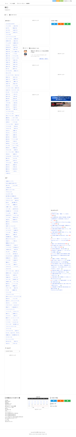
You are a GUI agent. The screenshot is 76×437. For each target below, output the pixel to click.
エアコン (8, 328)
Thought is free (44, 434)
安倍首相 (8, 245)
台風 (8, 90)
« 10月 (33, 407)
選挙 (7, 137)
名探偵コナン (9, 181)
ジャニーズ (15, 145)
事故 (7, 105)
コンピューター (15, 119)
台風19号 (8, 215)
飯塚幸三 (8, 273)
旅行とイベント (10, 115)
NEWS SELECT (7, 401)
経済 (8, 55)
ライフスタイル (10, 111)
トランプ (8, 247)
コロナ (15, 277)
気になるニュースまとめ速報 (10, 406)
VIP (8, 45)
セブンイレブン (15, 300)
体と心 (8, 73)
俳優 (15, 62)
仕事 (7, 122)
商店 (7, 98)
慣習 (7, 169)
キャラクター (15, 90)
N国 (15, 107)
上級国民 (16, 255)
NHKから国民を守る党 (11, 183)
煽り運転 (14, 202)
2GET (6, 410)
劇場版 (15, 285)
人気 (15, 94)
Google (16, 273)
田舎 (7, 298)
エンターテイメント (11, 36)
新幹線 (8, 258)
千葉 (15, 241)
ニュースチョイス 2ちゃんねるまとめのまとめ (14, 416)
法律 (8, 64)
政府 (15, 32)
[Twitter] (54, 24)
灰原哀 (8, 277)
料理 (8, 51)
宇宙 (15, 141)
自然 (16, 126)
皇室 (17, 124)
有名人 (8, 109)
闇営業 (15, 290)
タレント (9, 38)
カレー (16, 281)
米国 (8, 79)
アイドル (15, 55)
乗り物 (8, 47)
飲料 (15, 137)
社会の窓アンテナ (8, 403)
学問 (7, 141)
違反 (16, 162)
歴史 (8, 96)
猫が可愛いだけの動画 (11, 196)
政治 (16, 26)
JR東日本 (8, 249)
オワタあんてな (8, 409)
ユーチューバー (10, 113)
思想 (15, 60)
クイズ (8, 260)
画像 (15, 130)
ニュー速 (6, 419)
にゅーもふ (7, 420)
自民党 (8, 40)
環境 (15, 66)
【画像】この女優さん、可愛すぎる (58, 258)
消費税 (15, 204)
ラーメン (15, 283)
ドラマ (15, 122)
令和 (7, 343)
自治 (15, 160)
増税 (7, 171)
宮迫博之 (15, 279)
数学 (15, 315)
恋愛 (16, 149)
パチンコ (8, 292)
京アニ (8, 228)
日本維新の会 (15, 334)
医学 (16, 128)
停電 (7, 307)
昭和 (7, 223)
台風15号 (15, 208)
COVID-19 (9, 305)
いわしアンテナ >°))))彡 (9, 407)
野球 (7, 283)
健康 (16, 81)
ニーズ (15, 85)
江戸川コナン (9, 200)
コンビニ (15, 143)
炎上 (15, 158)
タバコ (8, 264)
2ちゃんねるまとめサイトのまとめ (11, 413)
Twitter (8, 128)
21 (46, 403)
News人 (6, 408)
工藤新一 (8, 206)
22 (29, 404)
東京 (15, 64)
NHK (17, 75)
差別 (8, 94)
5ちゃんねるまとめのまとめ (10, 415)
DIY (15, 302)
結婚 (15, 264)
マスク (8, 320)
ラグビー (8, 288)
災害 (8, 83)
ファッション (9, 124)
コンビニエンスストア (11, 326)
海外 (15, 96)
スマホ (8, 102)
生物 (15, 105)
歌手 (15, 98)
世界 (7, 107)
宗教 (15, 102)
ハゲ (7, 204)
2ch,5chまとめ (33, 48)
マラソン (8, 324)
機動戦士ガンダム (10, 243)
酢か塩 (15, 253)
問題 (15, 28)
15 (29, 403)
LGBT (15, 343)
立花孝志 (8, 187)
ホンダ (8, 315)
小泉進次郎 (15, 307)
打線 (7, 241)
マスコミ (8, 126)
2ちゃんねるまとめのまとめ (10, 414)
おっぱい (15, 322)
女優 (8, 62)
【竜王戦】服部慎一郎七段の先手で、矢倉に (60, 235)
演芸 (7, 100)
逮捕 (17, 115)
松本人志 (8, 341)
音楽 (8, 66)
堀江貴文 (16, 324)
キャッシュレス (10, 339)
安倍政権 (8, 236)
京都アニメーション (10, 226)
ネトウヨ (9, 70)
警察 (7, 117)
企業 (8, 58)
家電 (17, 152)
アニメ (8, 26)
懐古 (7, 158)
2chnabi (6, 400)
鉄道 (8, 77)
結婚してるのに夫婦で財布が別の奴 (58, 243)
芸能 (16, 40)
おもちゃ (16, 156)
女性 (7, 302)
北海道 (15, 260)
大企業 (8, 173)
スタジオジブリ (10, 294)
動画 (15, 164)
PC (7, 290)
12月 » (43, 407)
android (16, 305)
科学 (7, 119)
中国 (15, 258)
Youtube (15, 221)
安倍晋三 (8, 281)
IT (15, 53)
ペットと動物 (15, 51)
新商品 (8, 81)
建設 (7, 164)
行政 (7, 130)
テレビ (8, 34)
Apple (13, 332)
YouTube (8, 156)
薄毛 (16, 236)
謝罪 (7, 285)
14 (46, 401)
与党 (7, 154)
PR (7, 92)
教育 (7, 147)
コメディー (15, 58)
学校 (15, 166)
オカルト (8, 149)
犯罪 (17, 87)
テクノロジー (9, 87)
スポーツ (15, 117)
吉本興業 (8, 211)
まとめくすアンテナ (9, 421)
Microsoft (9, 255)
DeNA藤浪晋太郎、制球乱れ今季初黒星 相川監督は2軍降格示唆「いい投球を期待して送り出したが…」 (60, 219)
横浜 (7, 313)
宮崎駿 (8, 334)
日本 (15, 49)
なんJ (8, 145)
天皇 (16, 245)
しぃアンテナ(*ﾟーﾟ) (8, 412)
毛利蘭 (16, 230)
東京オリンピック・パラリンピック (13, 296)
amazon (8, 268)
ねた (8, 30)
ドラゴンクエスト (10, 309)
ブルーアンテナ (8, 404)
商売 (16, 47)
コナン (8, 208)
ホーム (7, 14)
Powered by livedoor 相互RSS (56, 290)
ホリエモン (9, 337)
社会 (15, 45)
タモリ (8, 279)
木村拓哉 (16, 247)
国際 (15, 134)
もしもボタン (9, 194)
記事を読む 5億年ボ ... (44, 58)
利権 (7, 134)
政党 (7, 166)
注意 (7, 160)
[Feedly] (67, 24)
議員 (15, 154)
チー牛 (8, 322)
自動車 (15, 43)
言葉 (15, 79)
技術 (15, 68)
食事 (16, 38)
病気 (7, 139)
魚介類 (15, 169)
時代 (15, 77)
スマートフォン (10, 270)
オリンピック (9, 75)
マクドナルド (9, 330)
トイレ (8, 253)
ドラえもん (9, 198)
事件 (15, 109)
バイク (16, 266)
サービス (15, 92)
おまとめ (6, 402)
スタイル (8, 162)
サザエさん (9, 191)
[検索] (71, 1)
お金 (8, 85)
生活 (8, 32)
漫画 (8, 49)
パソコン (15, 139)
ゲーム (8, 43)
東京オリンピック (10, 189)
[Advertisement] (35, 31)
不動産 (15, 147)
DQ (7, 332)
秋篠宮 (15, 313)
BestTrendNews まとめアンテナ (11, 418)
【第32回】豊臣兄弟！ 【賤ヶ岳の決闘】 (59, 248)
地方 (8, 60)
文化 (7, 132)
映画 (16, 70)
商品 (8, 53)
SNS (15, 132)
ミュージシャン (10, 152)
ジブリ (8, 232)
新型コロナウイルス (10, 238)
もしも (38, 48)
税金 (15, 83)
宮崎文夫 (15, 217)
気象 (7, 143)
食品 (15, 30)
